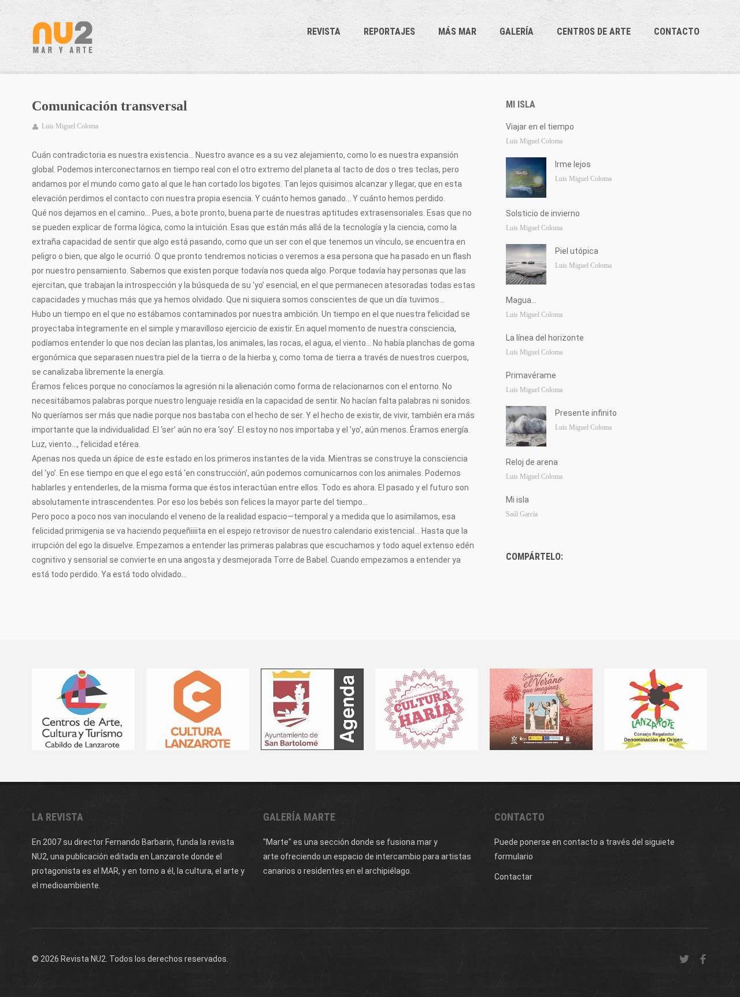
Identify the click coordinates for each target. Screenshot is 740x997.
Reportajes (389, 31)
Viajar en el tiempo (540, 126)
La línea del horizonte (545, 337)
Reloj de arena (532, 462)
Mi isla (520, 104)
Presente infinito (586, 413)
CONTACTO (677, 31)
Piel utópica (576, 251)
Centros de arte (594, 31)
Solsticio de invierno (543, 213)
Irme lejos (573, 164)
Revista (324, 31)
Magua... (521, 300)
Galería (517, 31)
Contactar (513, 876)
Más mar (457, 31)
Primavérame (531, 375)
